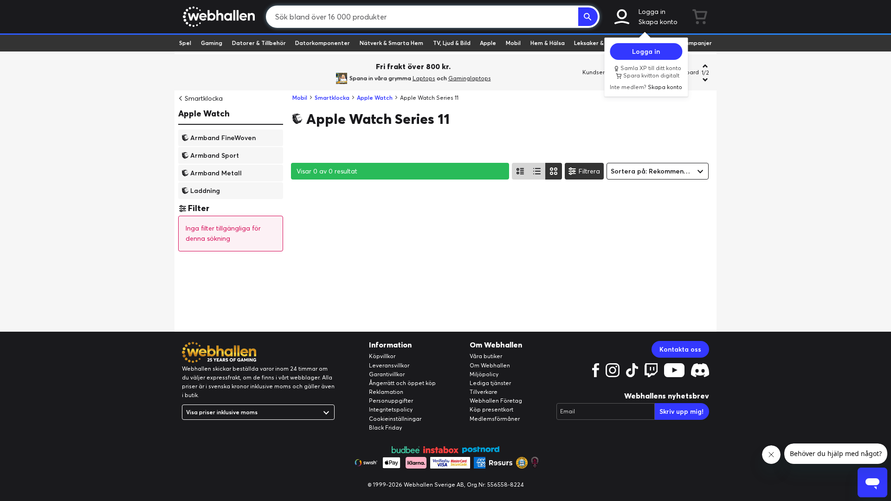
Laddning (205, 190)
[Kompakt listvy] (537, 171)
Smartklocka (204, 98)
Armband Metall (216, 172)
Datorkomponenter (322, 42)
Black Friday (385, 427)
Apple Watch (204, 113)
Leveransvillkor (389, 365)
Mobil (513, 42)
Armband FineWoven (223, 137)
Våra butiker (486, 356)
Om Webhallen (490, 365)
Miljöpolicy (484, 374)
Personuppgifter (391, 400)
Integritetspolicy (391, 409)
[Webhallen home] (217, 16)
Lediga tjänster (490, 382)
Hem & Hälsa (547, 42)
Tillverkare (483, 391)
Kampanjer (696, 42)
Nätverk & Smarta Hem (391, 42)
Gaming (211, 42)
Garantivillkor (387, 374)
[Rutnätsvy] (553, 171)
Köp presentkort (491, 409)
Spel (185, 42)
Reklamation (386, 391)
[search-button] (588, 16)
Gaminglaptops (469, 78)
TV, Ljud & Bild (452, 42)
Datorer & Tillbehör (259, 42)
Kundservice (599, 72)
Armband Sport (214, 155)
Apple (488, 42)
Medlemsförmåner (495, 418)
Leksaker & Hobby (598, 42)
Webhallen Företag (496, 400)
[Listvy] (520, 171)
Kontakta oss (680, 349)
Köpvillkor (382, 356)
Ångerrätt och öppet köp (402, 382)
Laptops (424, 78)
